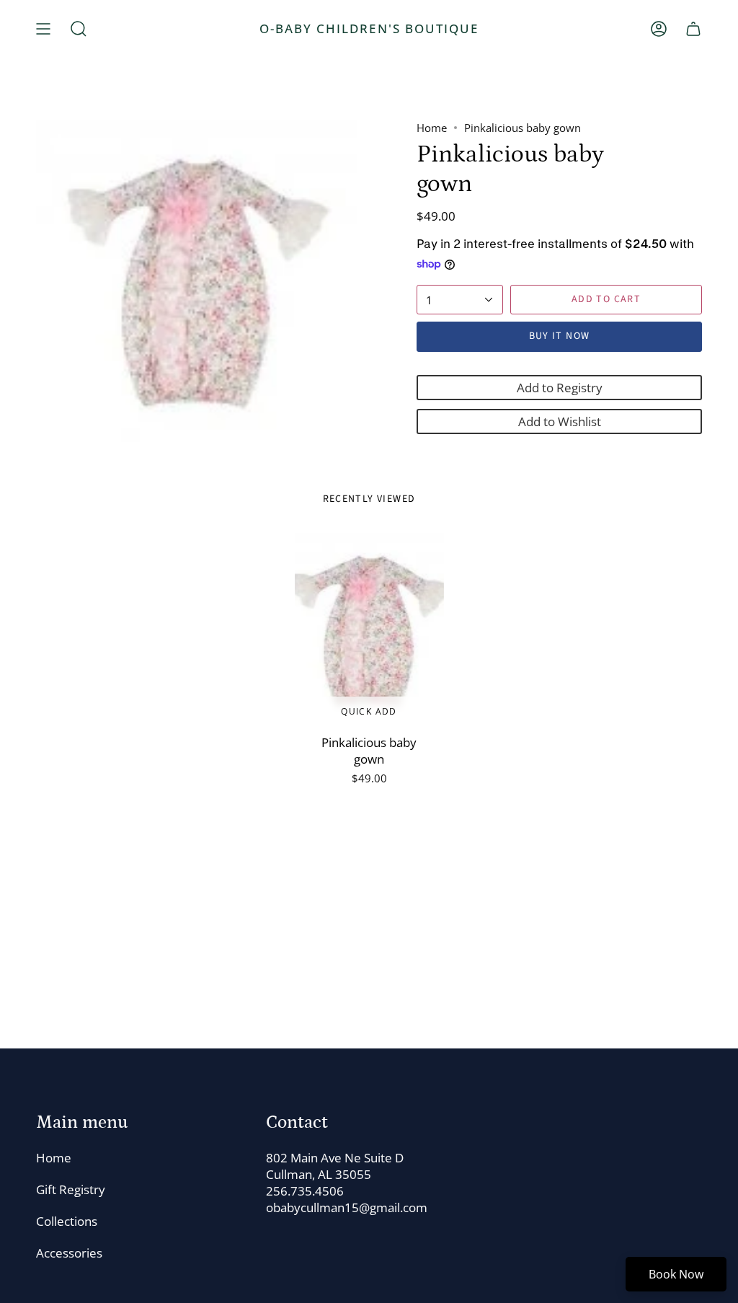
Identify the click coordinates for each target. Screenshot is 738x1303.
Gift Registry (70, 1189)
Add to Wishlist (559, 421)
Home (432, 127)
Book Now (676, 1274)
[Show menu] (43, 29)
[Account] (658, 29)
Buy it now (559, 336)
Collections (66, 1221)
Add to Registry (560, 387)
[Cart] (693, 29)
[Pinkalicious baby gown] (369, 630)
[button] (78, 29)
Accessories (69, 1253)
